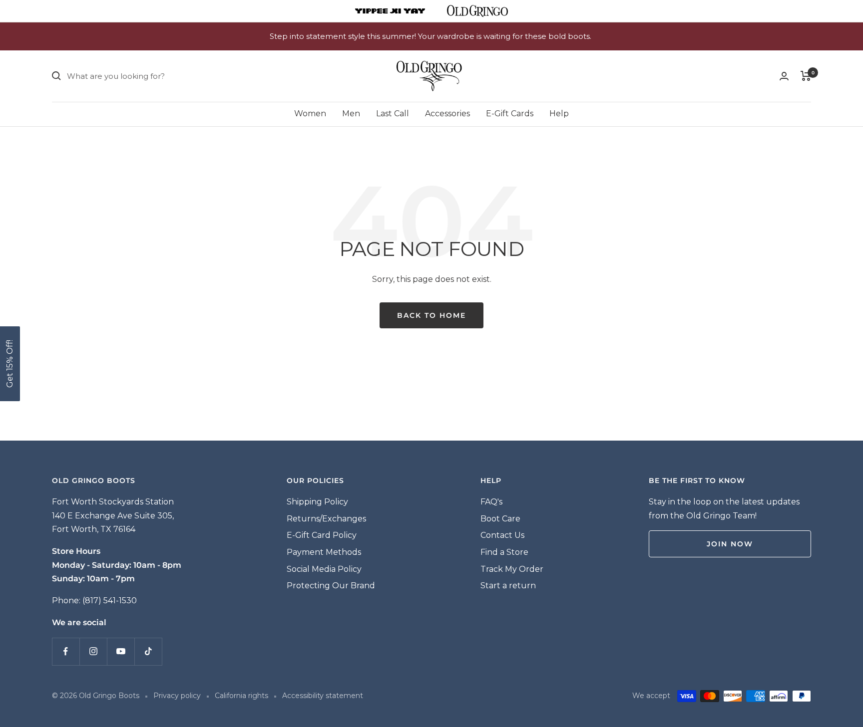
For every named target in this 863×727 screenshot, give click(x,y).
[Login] (784, 76)
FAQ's (491, 501)
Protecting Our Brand (331, 585)
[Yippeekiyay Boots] (390, 10)
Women (310, 113)
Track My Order (511, 569)
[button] (10, 363)
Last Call (392, 113)
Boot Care (500, 518)
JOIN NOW (730, 543)
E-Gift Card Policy (322, 535)
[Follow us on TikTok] (148, 651)
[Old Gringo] (477, 11)
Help (559, 113)
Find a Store (504, 552)
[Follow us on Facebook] (65, 651)
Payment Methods (324, 552)
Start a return (508, 585)
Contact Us (502, 535)
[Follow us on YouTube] (120, 651)
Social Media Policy (324, 569)
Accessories (447, 113)
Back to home (431, 315)
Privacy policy (177, 695)
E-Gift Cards (509, 113)
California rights (241, 695)
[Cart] (806, 76)
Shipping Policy (317, 501)
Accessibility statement (322, 695)
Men (351, 113)
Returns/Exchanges (326, 518)
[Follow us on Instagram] (93, 651)
